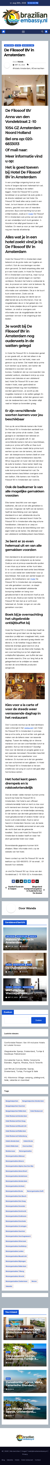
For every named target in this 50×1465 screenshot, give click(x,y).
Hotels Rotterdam (12, 1146)
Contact (38, 1460)
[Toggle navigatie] (23, 31)
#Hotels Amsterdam (21, 68)
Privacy (25, 1454)
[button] (42, 31)
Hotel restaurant (36, 1111)
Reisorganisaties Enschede (16, 1221)
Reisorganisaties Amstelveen (16, 1176)
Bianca (11, 1336)
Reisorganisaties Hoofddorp (16, 1246)
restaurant (28, 728)
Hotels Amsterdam (12, 1141)
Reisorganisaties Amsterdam (16, 1181)
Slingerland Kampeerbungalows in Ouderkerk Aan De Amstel (33, 890)
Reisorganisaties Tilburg (15, 1271)
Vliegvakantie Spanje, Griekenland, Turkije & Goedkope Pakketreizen (22, 1358)
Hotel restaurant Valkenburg (16, 1136)
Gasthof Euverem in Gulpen (15, 888)
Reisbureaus (10, 1151)
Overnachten (27, 1146)
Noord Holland (28, 45)
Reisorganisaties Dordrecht (16, 1211)
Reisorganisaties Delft (35, 1191)
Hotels (17, 45)
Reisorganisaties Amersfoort (16, 1171)
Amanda (25, 946)
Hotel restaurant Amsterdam (16, 1116)
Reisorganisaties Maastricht (16, 1256)
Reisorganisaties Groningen (16, 1226)
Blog (8, 1325)
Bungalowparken (12, 1101)
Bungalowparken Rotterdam (16, 1111)
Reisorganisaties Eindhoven (16, 1216)
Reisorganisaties (25, 1151)
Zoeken (38, 1020)
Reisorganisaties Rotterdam (16, 1266)
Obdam (29, 964)
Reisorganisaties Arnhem (15, 1186)
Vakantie (33, 936)
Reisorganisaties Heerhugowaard (18, 1236)
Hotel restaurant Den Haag (15, 1121)
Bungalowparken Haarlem (15, 1106)
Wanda (20, 62)
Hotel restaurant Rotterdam (16, 1131)
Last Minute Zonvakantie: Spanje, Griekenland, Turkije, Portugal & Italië (23, 1411)
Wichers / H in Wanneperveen (16, 992)
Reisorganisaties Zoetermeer (16, 1281)
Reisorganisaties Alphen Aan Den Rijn (19, 1166)
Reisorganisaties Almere (15, 1161)
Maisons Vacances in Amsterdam (19, 941)
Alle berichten (15, 1451)
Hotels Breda (28, 1141)
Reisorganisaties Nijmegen (16, 1261)
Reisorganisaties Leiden (14, 1251)
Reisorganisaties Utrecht (15, 1276)
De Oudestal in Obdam (21, 967)
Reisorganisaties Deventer (15, 1206)
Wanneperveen (28, 987)
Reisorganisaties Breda (14, 1191)
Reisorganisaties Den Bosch (16, 1196)
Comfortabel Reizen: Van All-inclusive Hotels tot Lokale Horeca (23, 1332)
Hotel (30, 214)
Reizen (34, 1281)
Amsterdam (9, 45)
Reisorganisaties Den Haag (16, 1201)
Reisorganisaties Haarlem (15, 1231)
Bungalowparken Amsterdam (33, 1101)
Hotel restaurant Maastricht (16, 1126)
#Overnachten (38, 68)
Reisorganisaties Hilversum (16, 1241)
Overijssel (17, 987)
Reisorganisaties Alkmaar (15, 1156)
